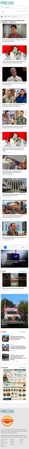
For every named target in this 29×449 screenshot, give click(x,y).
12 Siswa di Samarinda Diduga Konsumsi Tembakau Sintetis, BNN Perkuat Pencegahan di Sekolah (18, 347)
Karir (21, 442)
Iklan (21, 441)
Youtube (12, 444)
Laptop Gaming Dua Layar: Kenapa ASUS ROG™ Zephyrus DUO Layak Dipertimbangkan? (13, 262)
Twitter (11, 442)
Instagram (12, 441)
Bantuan (22, 439)
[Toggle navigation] (3, 11)
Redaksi (2, 441)
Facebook (12, 439)
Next (23, 247)
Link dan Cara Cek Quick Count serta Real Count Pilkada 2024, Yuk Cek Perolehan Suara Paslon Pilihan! (13, 149)
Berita (5, 16)
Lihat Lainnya (23, 271)
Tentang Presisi (4, 439)
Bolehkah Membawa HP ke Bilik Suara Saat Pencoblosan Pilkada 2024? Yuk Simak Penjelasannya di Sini (12, 173)
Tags (9, 16)
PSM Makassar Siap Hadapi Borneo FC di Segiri (13, 288)
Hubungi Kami (3, 446)
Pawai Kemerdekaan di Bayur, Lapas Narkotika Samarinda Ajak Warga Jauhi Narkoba (13, 323)
